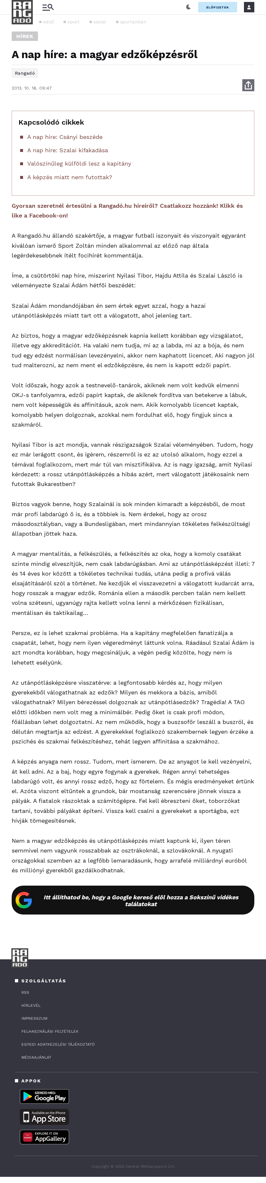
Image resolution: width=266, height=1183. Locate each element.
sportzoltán (133, 21)
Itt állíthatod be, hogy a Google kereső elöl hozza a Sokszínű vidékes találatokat (140, 900)
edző (48, 21)
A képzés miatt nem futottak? (69, 177)
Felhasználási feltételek (50, 1031)
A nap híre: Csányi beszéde (65, 136)
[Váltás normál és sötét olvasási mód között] (188, 7)
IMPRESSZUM (34, 1018)
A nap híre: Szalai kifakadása (67, 150)
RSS (25, 992)
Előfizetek (217, 7)
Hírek (24, 36)
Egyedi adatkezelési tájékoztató (58, 1044)
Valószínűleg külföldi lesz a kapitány (79, 163)
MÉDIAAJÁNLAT (36, 1057)
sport (73, 21)
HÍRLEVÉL (31, 1005)
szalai (99, 21)
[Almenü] (48, 7)
